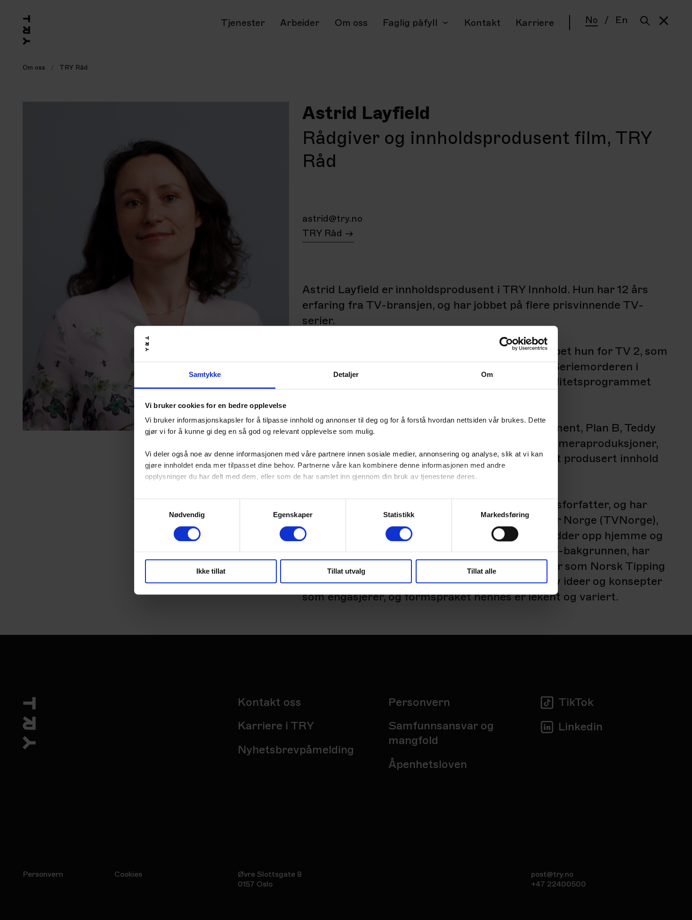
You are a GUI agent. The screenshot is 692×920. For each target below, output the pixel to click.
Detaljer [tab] (346, 375)
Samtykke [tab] (205, 375)
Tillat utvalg (346, 572)
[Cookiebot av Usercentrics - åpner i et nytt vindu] (506, 343)
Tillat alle (481, 572)
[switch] (293, 533)
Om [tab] (487, 375)
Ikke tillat (210, 572)
